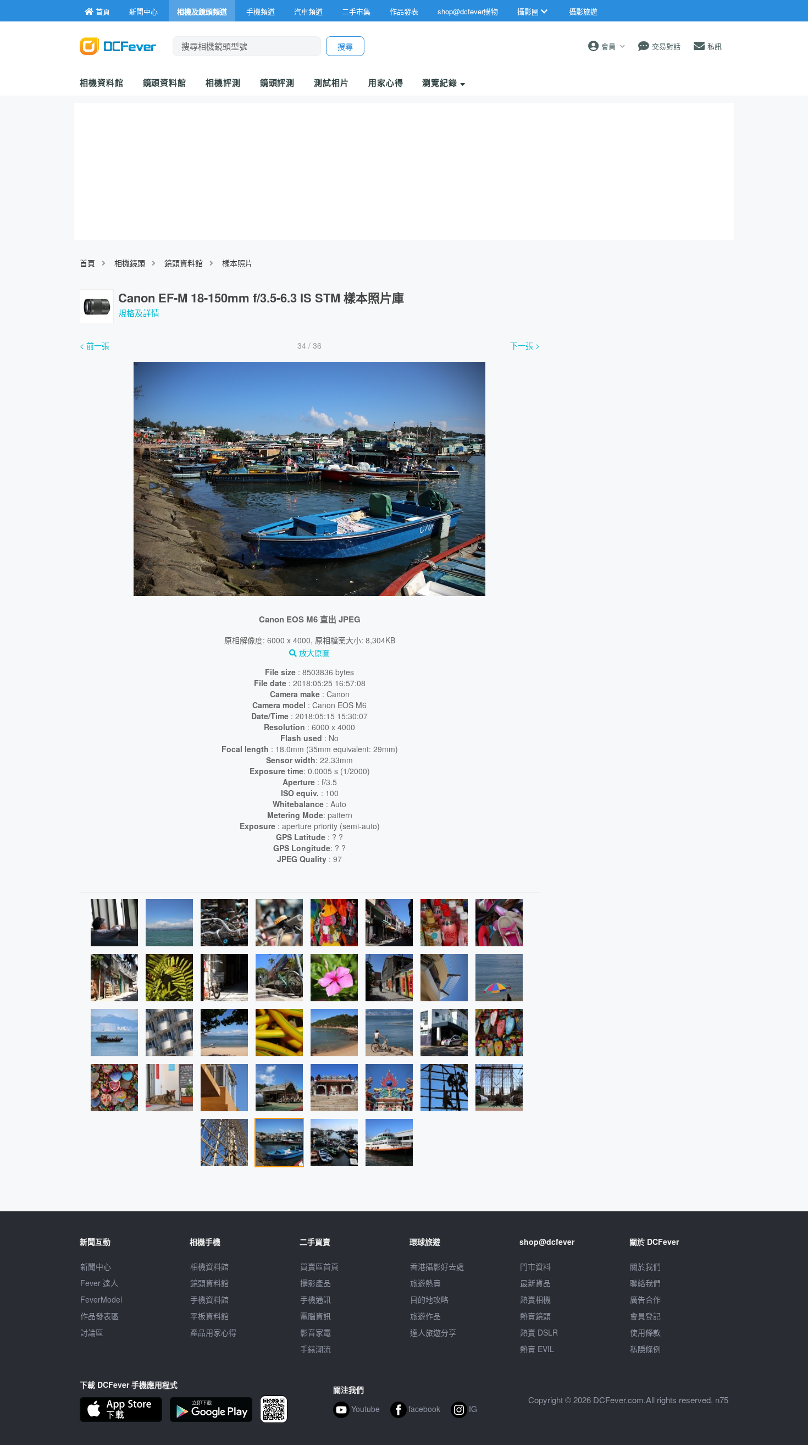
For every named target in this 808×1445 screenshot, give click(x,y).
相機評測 (223, 82)
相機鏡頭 (129, 262)
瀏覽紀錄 (441, 82)
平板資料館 (209, 1315)
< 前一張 (94, 345)
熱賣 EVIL (537, 1348)
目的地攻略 (429, 1299)
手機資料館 (209, 1299)
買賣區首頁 (319, 1266)
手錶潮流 (315, 1348)
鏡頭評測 (277, 82)
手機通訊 (315, 1299)
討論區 (91, 1332)
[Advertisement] (639, 419)
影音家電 (315, 1332)
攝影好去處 (437, 1266)
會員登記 (645, 1315)
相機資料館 (102, 82)
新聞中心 (95, 1266)
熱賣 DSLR (539, 1332)
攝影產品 (315, 1282)
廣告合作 (645, 1299)
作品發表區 (99, 1315)
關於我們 (645, 1266)
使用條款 (645, 1332)
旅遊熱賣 (425, 1282)
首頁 (87, 262)
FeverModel (101, 1299)
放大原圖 (313, 652)
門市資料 (535, 1266)
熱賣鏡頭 (535, 1315)
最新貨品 (535, 1282)
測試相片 (331, 82)
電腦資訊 (315, 1315)
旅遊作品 (425, 1315)
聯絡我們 (645, 1282)
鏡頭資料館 (165, 82)
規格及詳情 (138, 312)
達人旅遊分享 (433, 1332)
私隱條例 (645, 1348)
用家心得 (385, 82)
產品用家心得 (213, 1332)
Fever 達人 (99, 1282)
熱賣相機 (535, 1299)
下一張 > (525, 345)
